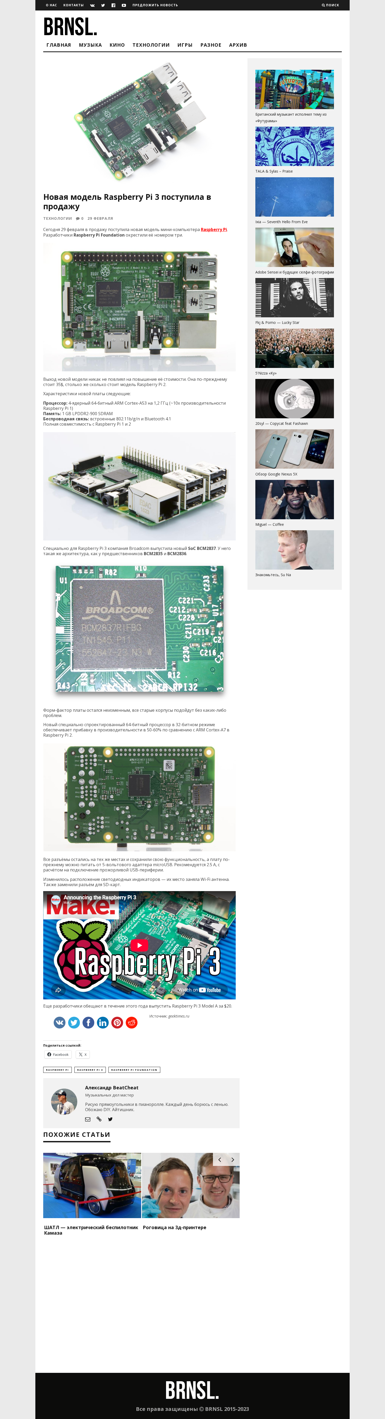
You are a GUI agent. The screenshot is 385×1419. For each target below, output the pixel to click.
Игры (185, 45)
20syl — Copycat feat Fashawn (281, 423)
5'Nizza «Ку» (266, 373)
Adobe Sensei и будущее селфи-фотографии (294, 272)
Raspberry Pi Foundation (134, 1070)
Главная (58, 45)
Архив (238, 45)
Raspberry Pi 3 (90, 1070)
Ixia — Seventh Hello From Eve (281, 221)
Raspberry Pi (214, 229)
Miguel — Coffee (269, 524)
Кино (117, 45)
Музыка (90, 45)
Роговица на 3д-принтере (174, 1227)
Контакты (73, 5)
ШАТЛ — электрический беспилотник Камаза (91, 1230)
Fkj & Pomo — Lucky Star (277, 322)
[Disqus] (141, 1305)
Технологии (151, 45)
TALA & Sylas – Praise (274, 171)
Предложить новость (155, 5)
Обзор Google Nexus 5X (276, 474)
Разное (211, 45)
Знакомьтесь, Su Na (273, 574)
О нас (51, 5)
